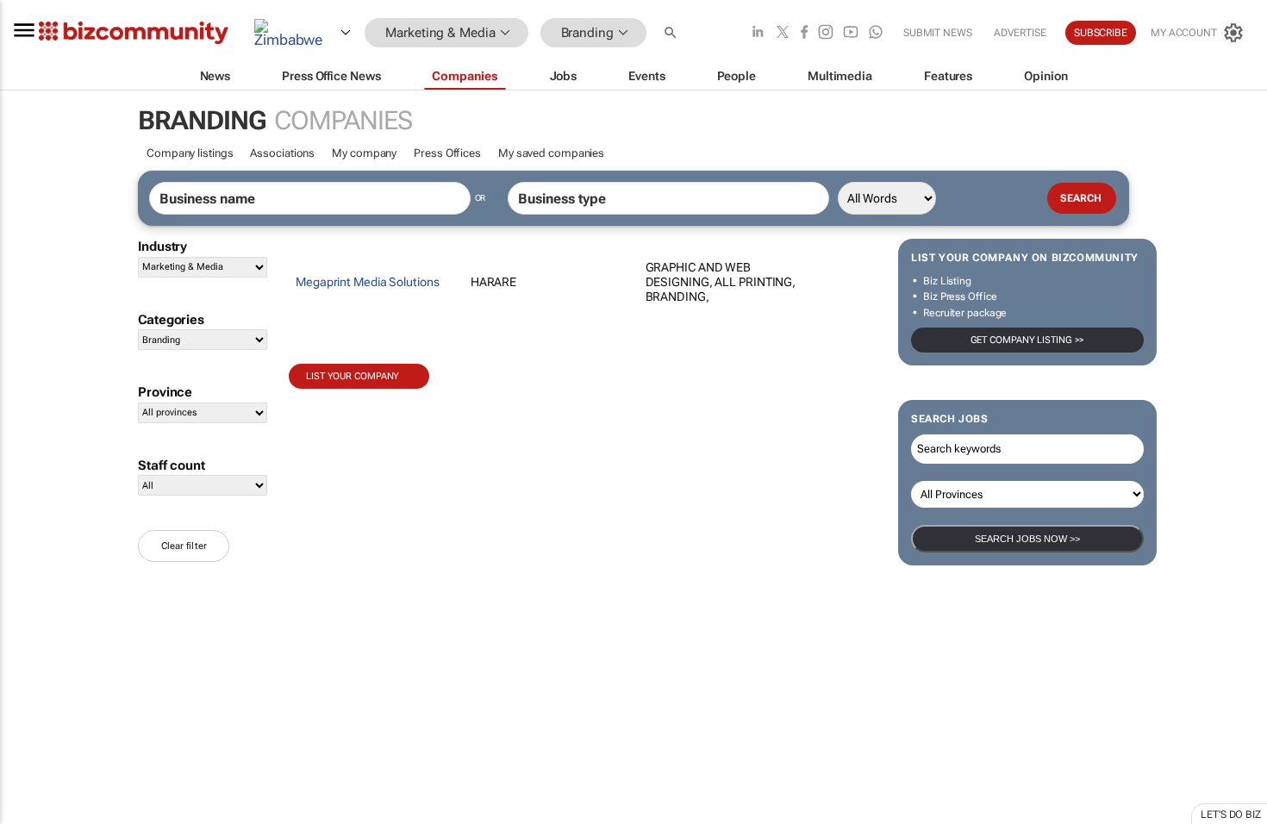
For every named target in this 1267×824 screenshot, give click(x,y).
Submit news (937, 33)
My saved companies (551, 153)
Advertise (1020, 33)
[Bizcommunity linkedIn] (757, 33)
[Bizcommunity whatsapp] (875, 33)
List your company (352, 376)
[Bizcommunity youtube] (850, 33)
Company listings (190, 153)
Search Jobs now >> (1027, 539)
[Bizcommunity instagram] (825, 33)
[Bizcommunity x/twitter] (782, 33)
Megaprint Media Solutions (368, 282)
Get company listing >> (1028, 340)
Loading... (170, 608)
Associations (282, 153)
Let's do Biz (1231, 814)
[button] (672, 33)
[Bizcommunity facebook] (804, 33)
